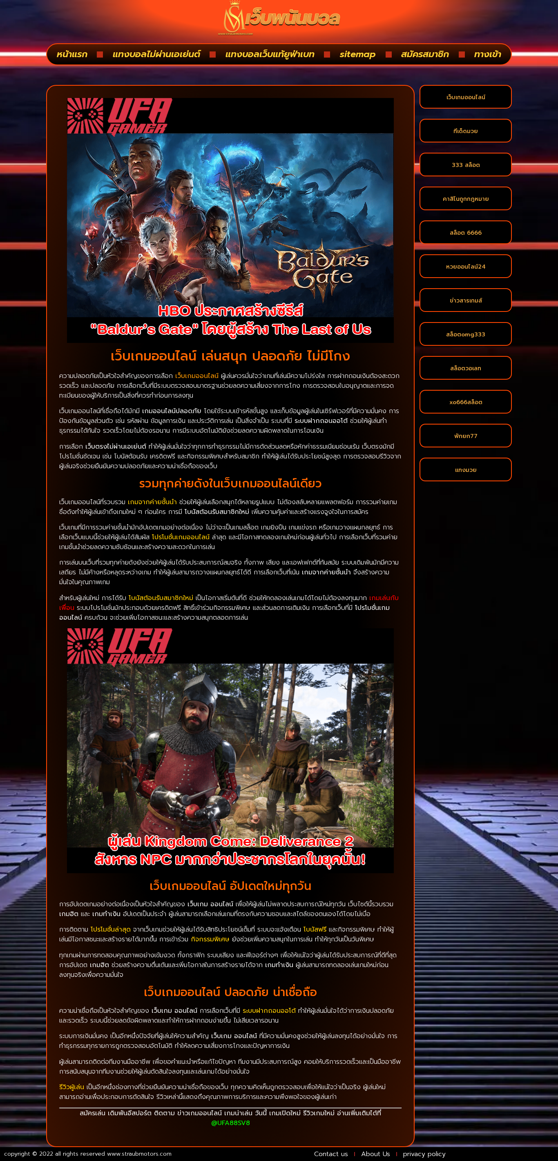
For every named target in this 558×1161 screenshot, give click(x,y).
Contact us (331, 1154)
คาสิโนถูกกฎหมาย (466, 199)
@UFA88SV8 (230, 1123)
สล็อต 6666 (466, 233)
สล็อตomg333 (465, 334)
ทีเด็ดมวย (465, 131)
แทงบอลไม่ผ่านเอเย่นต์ (156, 54)
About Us (375, 1154)
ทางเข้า (487, 54)
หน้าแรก (72, 54)
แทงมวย (466, 470)
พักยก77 (466, 436)
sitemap (358, 54)
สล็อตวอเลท (465, 368)
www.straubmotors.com (139, 1154)
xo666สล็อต (465, 402)
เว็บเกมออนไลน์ (465, 97)
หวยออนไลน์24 (466, 266)
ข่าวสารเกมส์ (466, 300)
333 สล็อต (466, 165)
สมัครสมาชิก (425, 54)
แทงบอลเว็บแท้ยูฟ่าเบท (270, 54)
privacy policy (424, 1154)
